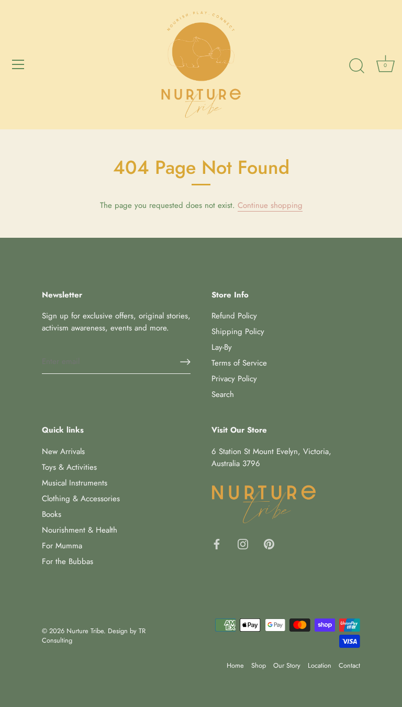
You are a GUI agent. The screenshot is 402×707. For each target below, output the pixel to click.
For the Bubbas (67, 561)
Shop (258, 665)
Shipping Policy (237, 331)
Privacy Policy (234, 378)
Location (319, 665)
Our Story (286, 665)
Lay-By (221, 347)
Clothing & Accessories (81, 498)
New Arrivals (63, 451)
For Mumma (62, 545)
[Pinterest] (269, 543)
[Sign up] (185, 362)
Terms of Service (239, 363)
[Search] (356, 66)
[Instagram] (243, 543)
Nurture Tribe (85, 631)
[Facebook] (216, 543)
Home (235, 665)
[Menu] (18, 64)
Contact (349, 665)
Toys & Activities (69, 467)
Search (222, 394)
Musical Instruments (74, 483)
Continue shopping (270, 205)
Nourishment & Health (79, 530)
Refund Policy (234, 316)
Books (51, 514)
